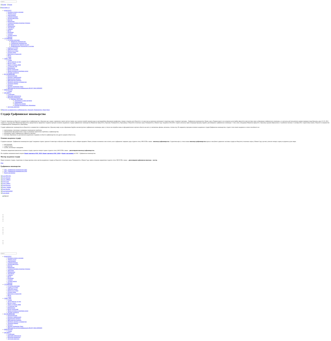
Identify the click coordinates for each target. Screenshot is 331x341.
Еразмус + (7, 230)
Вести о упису (12, 63)
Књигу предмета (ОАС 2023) (33, 153)
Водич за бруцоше (13, 69)
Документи (11, 27)
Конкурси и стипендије (14, 54)
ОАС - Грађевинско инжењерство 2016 (15, 171)
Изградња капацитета (14, 97)
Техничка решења (13, 83)
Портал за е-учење (13, 51)
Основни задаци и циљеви (15, 12)
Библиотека (11, 21)
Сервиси (10, 29)
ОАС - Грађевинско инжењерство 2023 (15, 169)
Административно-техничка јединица (19, 23)
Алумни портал (12, 35)
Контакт (10, 37)
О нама (10, 60)
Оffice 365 (7, 234)
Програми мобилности (14, 96)
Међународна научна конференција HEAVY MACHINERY (25, 88)
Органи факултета (13, 18)
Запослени (11, 24)
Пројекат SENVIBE (17, 99)
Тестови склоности (13, 72)
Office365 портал (12, 49)
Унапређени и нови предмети (23, 100)
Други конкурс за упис (14, 62)
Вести (9, 30)
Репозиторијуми (12, 75)
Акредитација (12, 15)
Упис (5, 229)
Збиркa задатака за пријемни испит (18, 71)
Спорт (9, 57)
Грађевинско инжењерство (19, 43)
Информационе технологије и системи (22, 46)
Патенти (10, 85)
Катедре (10, 20)
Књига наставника (9, 173)
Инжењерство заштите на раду (20, 44)
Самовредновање (13, 16)
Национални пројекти (14, 79)
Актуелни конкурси (13, 107)
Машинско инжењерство (18, 41)
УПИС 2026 (7, 58)
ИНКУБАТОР (8, 89)
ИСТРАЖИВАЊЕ (9, 74)
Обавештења (11, 26)
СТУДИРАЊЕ (8, 38)
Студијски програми (14, 40)
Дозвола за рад (12, 13)
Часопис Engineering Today (15, 86)
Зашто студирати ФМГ (14, 65)
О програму (11, 94)
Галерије (10, 34)
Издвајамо (11, 32)
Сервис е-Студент (13, 48)
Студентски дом (12, 66)
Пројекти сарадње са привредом (17, 82)
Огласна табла (12, 52)
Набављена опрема (20, 103)
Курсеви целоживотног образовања (24, 105)
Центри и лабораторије (14, 77)
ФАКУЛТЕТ (7, 10)
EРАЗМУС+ (7, 93)
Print (2, 163)
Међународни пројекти (14, 80)
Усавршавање (18, 102)
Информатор (11, 68)
